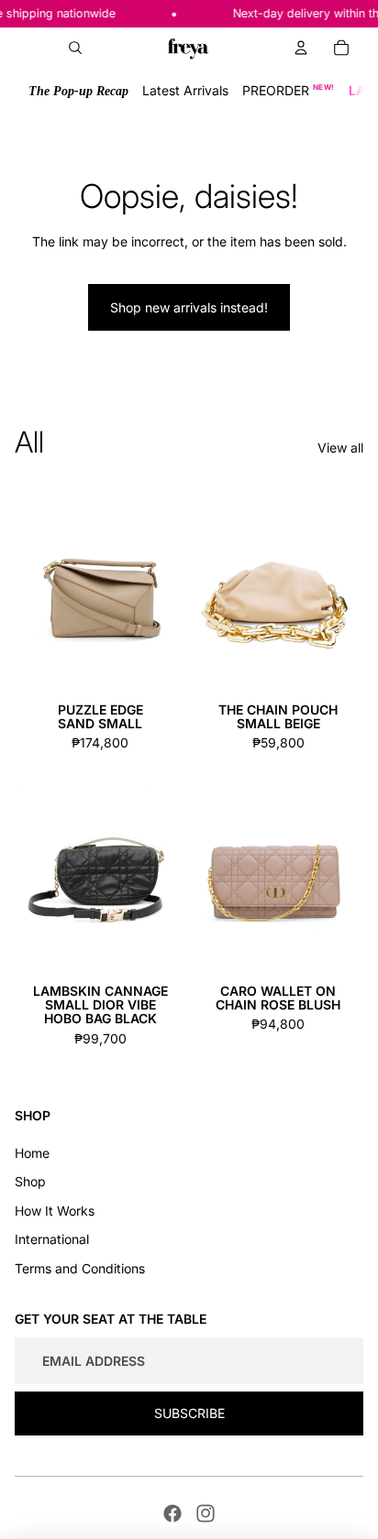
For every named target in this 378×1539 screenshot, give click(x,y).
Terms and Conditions (80, 1268)
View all (340, 447)
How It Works (54, 1210)
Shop (30, 1181)
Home (32, 1153)
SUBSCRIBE (189, 1413)
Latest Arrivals (185, 90)
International (52, 1239)
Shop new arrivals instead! (189, 307)
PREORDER (288, 90)
